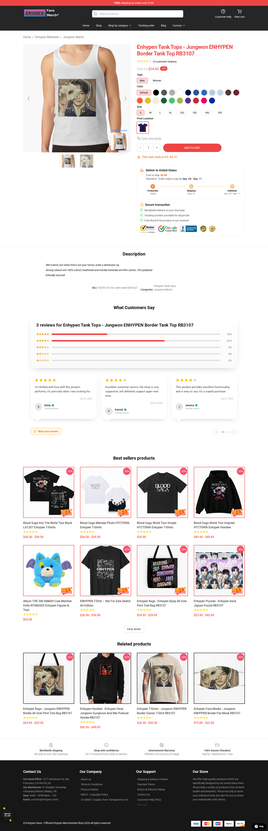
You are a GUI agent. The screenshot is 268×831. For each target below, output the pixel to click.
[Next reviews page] (234, 432)
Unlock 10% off (7, 815)
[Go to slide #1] (67, 161)
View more (134, 629)
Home (27, 37)
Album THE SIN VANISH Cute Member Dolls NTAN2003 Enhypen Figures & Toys (47, 605)
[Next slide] (125, 98)
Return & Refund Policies (151, 789)
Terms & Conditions (92, 784)
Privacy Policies (89, 789)
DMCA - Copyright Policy (94, 794)
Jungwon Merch (73, 37)
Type (140, 74)
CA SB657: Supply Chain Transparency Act (104, 799)
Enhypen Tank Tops (165, 285)
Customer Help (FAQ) (149, 799)
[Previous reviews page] (216, 432)
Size (139, 106)
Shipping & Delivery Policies (152, 779)
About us (86, 779)
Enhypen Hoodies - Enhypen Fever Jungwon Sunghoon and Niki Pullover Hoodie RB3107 (104, 713)
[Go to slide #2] (86, 161)
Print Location (145, 118)
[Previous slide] (29, 98)
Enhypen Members (47, 37)
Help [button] (261, 826)
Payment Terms (146, 784)
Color (140, 86)
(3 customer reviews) (165, 61)
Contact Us (143, 794)
